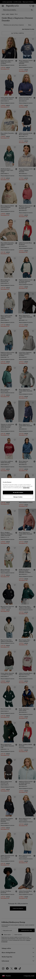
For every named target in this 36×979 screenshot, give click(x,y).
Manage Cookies (18, 497)
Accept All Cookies (18, 492)
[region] (18, 489)
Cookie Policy (26, 487)
